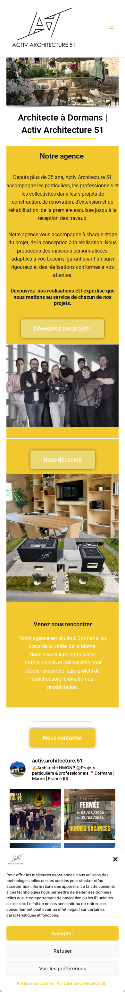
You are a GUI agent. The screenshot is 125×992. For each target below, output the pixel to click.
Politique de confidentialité (81, 983)
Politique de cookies (35, 983)
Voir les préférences (62, 968)
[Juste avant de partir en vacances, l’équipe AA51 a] (35, 814)
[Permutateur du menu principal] (112, 28)
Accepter (62, 933)
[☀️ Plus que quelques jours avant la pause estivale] (89, 814)
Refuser (63, 951)
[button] (115, 859)
